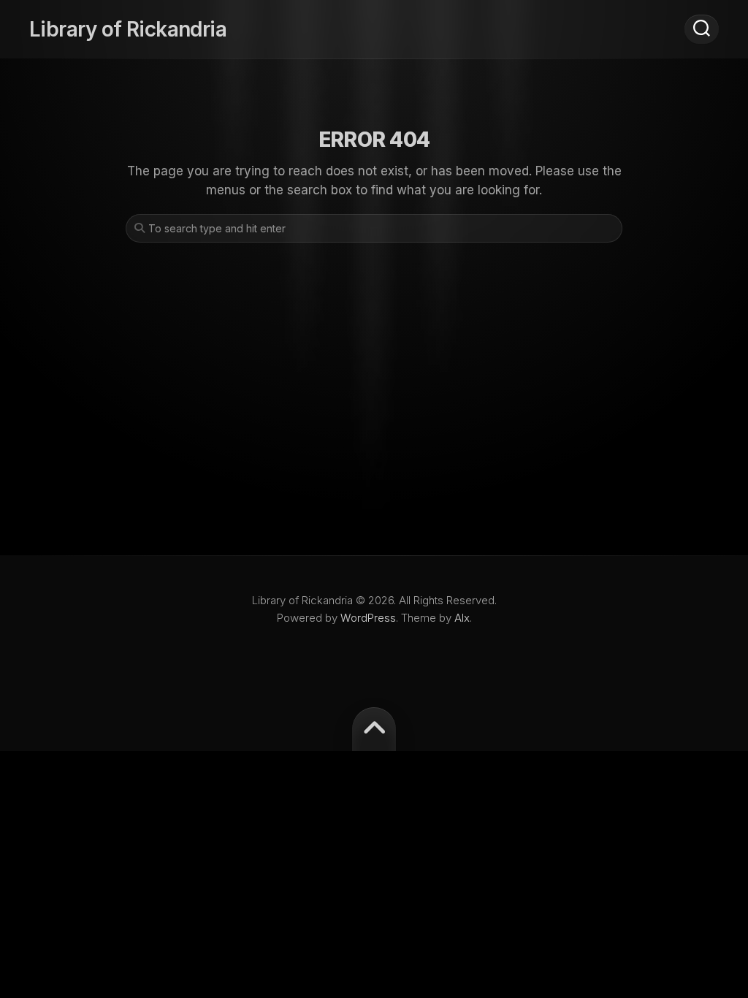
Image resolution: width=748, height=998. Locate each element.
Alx (462, 618)
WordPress (368, 618)
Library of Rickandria (127, 29)
